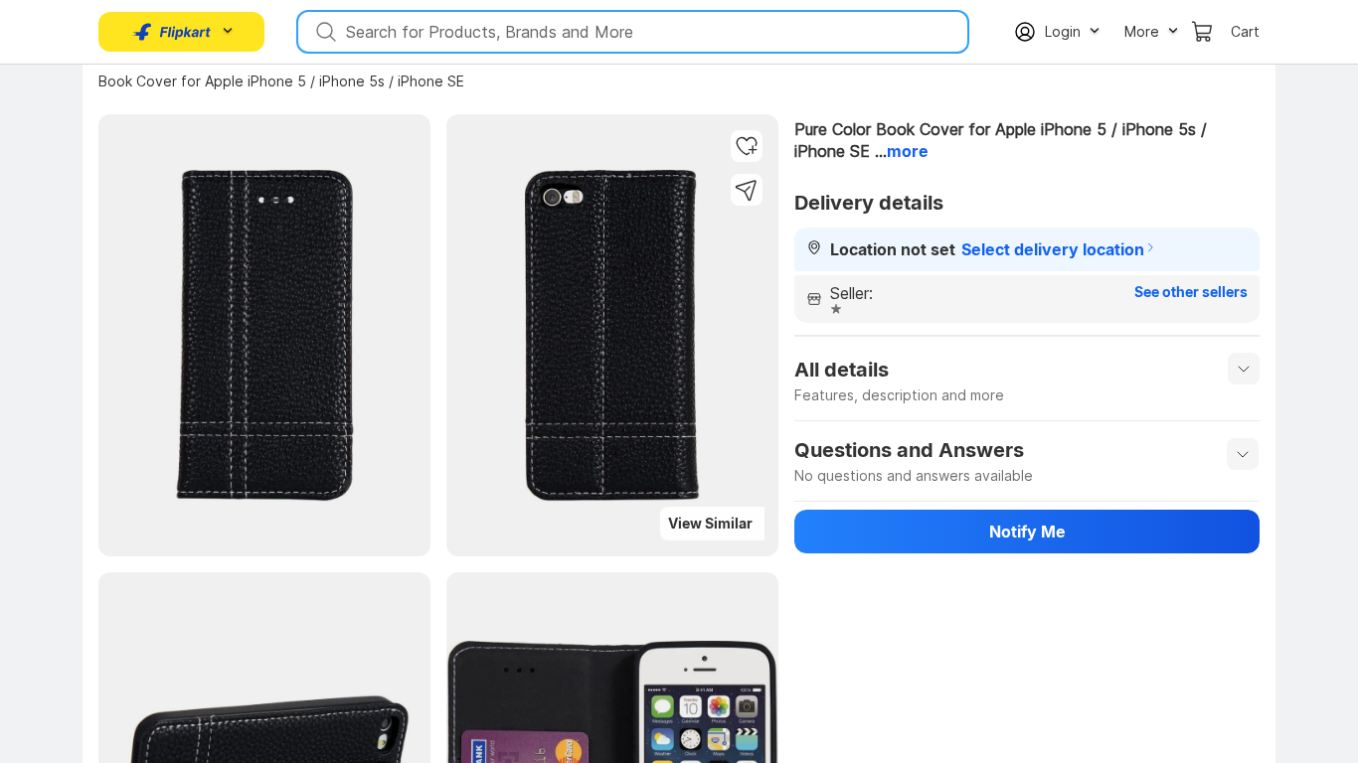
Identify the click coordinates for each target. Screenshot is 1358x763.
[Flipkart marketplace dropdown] (172, 32)
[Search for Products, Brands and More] (324, 32)
